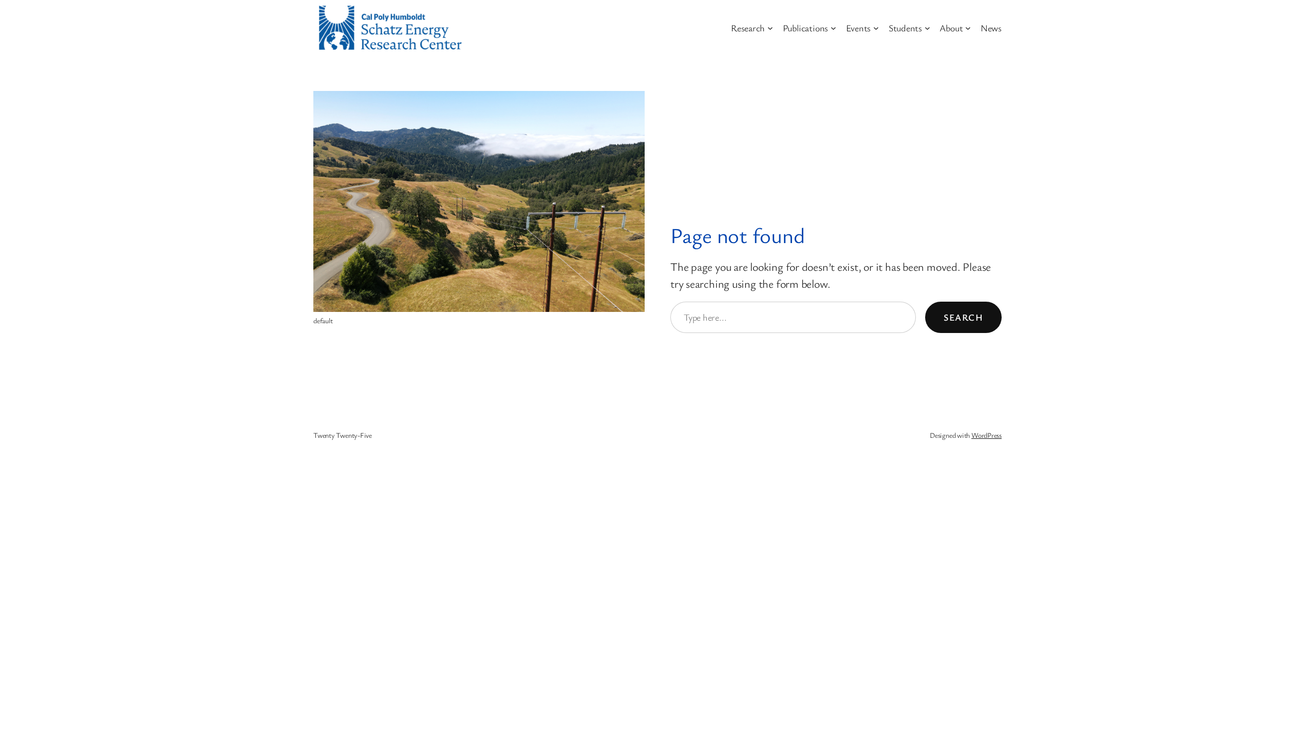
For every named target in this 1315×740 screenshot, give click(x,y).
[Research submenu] (770, 28)
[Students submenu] (927, 28)
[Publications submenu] (833, 28)
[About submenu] (968, 28)
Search (963, 317)
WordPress (986, 435)
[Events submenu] (876, 28)
